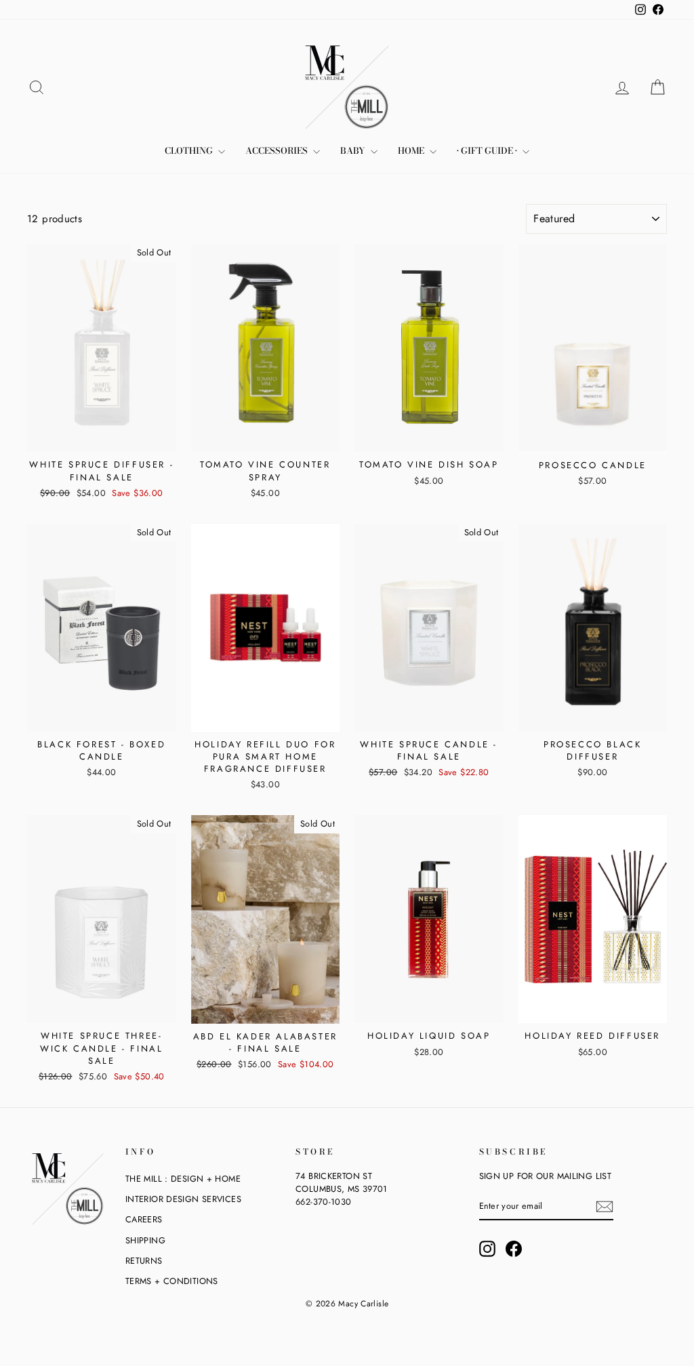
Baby (353, 150)
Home (412, 150)
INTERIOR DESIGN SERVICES (183, 1199)
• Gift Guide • (488, 150)
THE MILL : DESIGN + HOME (183, 1178)
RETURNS (144, 1260)
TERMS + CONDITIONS (171, 1281)
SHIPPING (145, 1240)
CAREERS (144, 1219)
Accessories (277, 150)
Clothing (190, 150)
